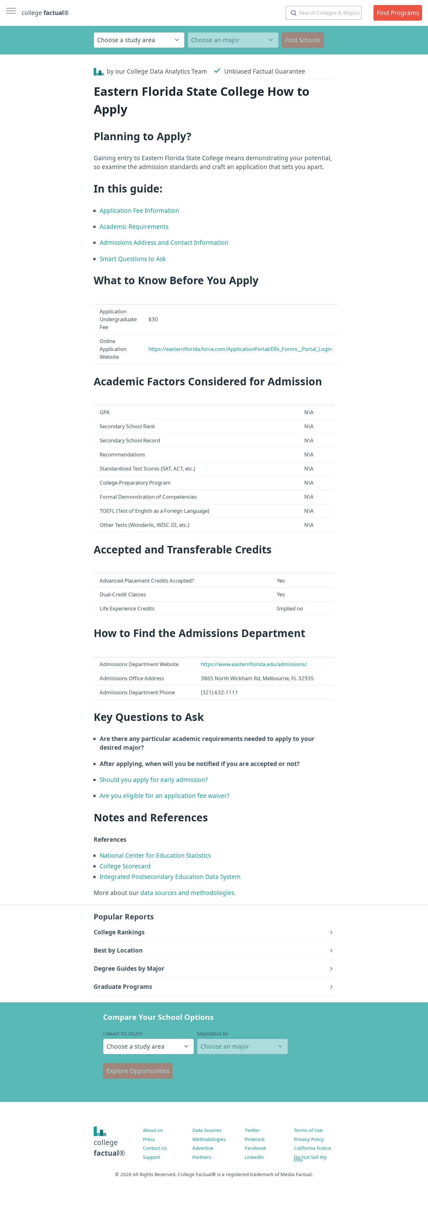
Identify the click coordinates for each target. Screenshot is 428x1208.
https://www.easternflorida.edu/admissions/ (254, 664)
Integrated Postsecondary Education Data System (170, 877)
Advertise (202, 1148)
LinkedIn (254, 1157)
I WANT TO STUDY (123, 1034)
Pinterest (254, 1139)
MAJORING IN (212, 1034)
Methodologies (209, 1139)
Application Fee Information (139, 211)
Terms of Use (308, 1130)
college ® (45, 13)
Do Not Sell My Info (310, 1158)
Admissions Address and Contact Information (164, 243)
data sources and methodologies (187, 893)
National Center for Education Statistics (155, 855)
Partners (201, 1157)
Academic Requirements (134, 227)
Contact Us (155, 1148)
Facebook (255, 1148)
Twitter (252, 1130)
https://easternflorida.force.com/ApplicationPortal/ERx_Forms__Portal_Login (240, 348)
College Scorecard (125, 866)
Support (151, 1157)
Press (149, 1139)
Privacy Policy (309, 1139)
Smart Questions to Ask (133, 259)
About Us (153, 1130)
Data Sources (207, 1130)
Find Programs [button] (398, 13)
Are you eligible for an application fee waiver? (164, 796)
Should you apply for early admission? (154, 780)
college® (109, 1148)
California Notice (312, 1148)
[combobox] (324, 13)
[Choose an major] (233, 40)
